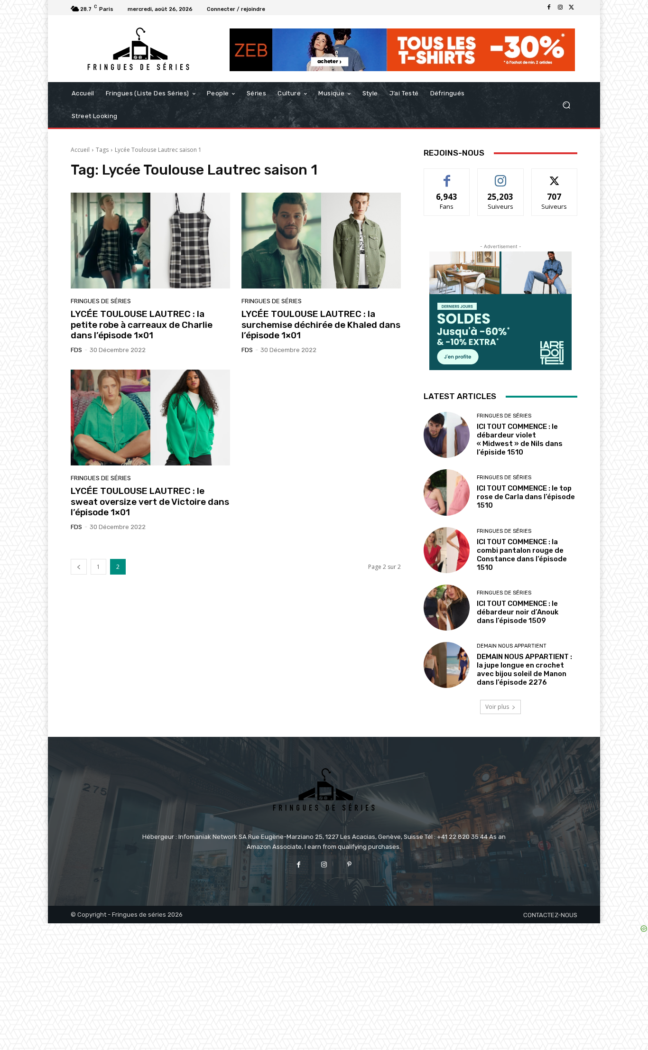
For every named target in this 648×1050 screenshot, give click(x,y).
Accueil (80, 150)
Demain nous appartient (511, 646)
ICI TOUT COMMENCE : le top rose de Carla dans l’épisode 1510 (526, 497)
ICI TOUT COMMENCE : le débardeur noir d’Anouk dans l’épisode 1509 (517, 612)
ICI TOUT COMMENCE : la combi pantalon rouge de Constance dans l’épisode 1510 (522, 555)
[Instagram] (560, 7)
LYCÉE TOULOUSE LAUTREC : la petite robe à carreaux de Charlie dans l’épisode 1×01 (142, 324)
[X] (571, 7)
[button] (566, 105)
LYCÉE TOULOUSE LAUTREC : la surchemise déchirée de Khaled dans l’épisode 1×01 (320, 324)
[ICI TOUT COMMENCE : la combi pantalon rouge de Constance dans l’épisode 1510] (447, 550)
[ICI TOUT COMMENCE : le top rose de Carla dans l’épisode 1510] (447, 492)
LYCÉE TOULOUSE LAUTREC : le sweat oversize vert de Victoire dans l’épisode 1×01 (150, 501)
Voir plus (497, 707)
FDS (76, 349)
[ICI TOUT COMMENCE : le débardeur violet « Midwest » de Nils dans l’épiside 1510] (447, 435)
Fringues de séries (101, 301)
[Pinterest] (349, 864)
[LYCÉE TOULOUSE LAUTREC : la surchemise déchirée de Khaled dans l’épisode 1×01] (321, 240)
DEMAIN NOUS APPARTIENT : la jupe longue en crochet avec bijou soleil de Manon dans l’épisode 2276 (524, 669)
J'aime (446, 175)
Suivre (500, 175)
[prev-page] (79, 567)
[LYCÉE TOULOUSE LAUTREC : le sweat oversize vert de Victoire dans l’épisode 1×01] (150, 417)
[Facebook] (549, 7)
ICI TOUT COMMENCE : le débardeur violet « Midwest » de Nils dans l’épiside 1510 (520, 439)
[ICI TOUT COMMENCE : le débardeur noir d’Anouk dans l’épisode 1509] (447, 608)
